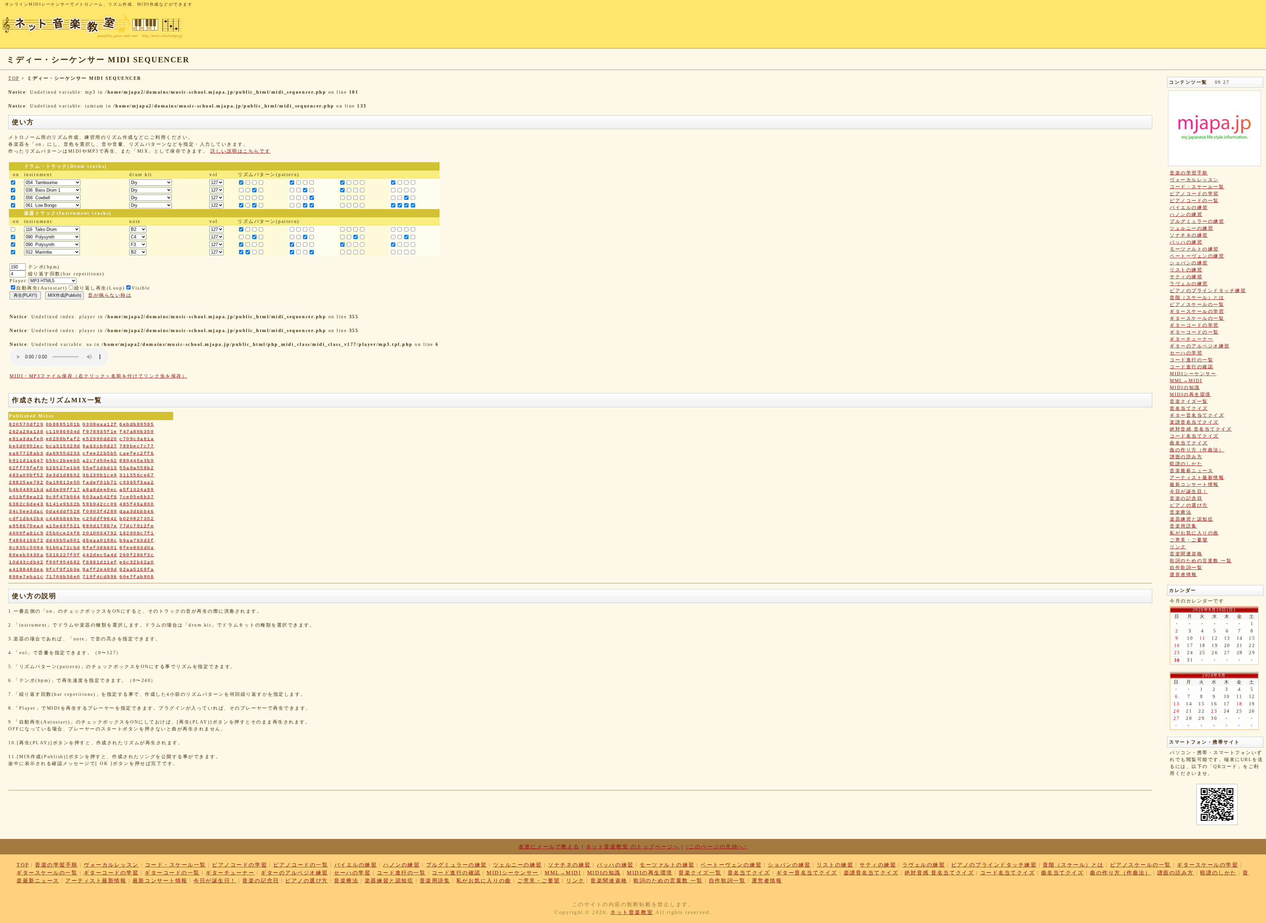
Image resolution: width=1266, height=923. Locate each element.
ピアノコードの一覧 (1194, 200)
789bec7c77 (136, 446)
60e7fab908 (136, 576)
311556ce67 (136, 475)
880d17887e (99, 526)
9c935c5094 (26, 547)
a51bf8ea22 (26, 497)
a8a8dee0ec (99, 489)
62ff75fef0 (26, 468)
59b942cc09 (99, 504)
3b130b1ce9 (99, 475)
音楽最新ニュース (1191, 470)
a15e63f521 (63, 526)
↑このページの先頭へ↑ (716, 846)
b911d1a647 (26, 460)
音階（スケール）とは (1197, 297)
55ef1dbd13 (99, 468)
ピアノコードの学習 (1194, 193)
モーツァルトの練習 (1194, 249)
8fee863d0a (136, 547)
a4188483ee (26, 569)
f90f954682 (63, 562)
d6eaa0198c (99, 540)
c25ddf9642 (99, 518)
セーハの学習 (1186, 353)
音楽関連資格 (1186, 553)
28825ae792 (26, 482)
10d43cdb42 (26, 562)
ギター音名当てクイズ (1197, 415)
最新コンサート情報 (1194, 484)
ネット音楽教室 (631, 912)
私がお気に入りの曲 (1194, 533)
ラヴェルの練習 (1189, 283)
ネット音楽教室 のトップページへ (632, 846)
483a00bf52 (26, 475)
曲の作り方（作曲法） (1197, 449)
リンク (1178, 546)
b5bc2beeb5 (63, 460)
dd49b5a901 (63, 540)
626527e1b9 (63, 468)
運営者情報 (1183, 574)
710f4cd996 (99, 576)
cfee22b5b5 (99, 453)
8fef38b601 (99, 547)
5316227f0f (63, 555)
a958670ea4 (26, 526)
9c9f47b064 (63, 497)
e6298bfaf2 (63, 439)
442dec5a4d (99, 555)
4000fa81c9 (26, 533)
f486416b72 (26, 540)
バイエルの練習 (1189, 207)
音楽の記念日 (1186, 498)
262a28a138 (26, 431)
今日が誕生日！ (1189, 491)
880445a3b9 (136, 460)
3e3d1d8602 (63, 475)
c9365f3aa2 (136, 482)
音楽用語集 (1183, 526)
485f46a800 (136, 504)
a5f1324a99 (136, 489)
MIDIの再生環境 (1190, 394)
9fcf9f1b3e (63, 569)
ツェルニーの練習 (1191, 228)
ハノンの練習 (1186, 214)
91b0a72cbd (63, 547)
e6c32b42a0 (136, 562)
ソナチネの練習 (1189, 235)
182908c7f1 (136, 533)
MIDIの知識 (1185, 387)
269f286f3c (136, 555)
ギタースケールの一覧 (1197, 318)
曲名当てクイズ (1189, 443)
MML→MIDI (1186, 380)
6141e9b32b (63, 504)
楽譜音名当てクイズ (1194, 422)
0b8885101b (63, 424)
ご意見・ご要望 (1189, 540)
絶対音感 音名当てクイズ (1201, 429)
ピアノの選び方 (1189, 505)
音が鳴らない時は (110, 295)
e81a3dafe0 (26, 439)
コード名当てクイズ (1194, 436)
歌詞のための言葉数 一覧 (1201, 560)
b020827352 (136, 518)
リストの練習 (1186, 269)
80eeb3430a (26, 555)
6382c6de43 (26, 504)
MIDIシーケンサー (1193, 373)
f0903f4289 (99, 511)
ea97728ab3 (26, 453)
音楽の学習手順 (1189, 172)
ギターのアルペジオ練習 (1200, 346)
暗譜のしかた (1186, 463)
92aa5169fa (136, 569)
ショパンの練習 (1189, 263)
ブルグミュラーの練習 (1197, 221)
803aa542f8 (99, 497)
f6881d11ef (99, 562)
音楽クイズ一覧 (1189, 401)
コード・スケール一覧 (1197, 186)
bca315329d (63, 446)
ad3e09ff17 (63, 489)
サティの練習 (1186, 276)
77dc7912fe (136, 526)
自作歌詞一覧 (1186, 567)
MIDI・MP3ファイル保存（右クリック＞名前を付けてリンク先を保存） (98, 376)
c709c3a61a (136, 439)
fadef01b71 (99, 482)
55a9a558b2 (136, 468)
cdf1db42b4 (26, 518)
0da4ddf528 (63, 511)
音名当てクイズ (1189, 408)
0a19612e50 (63, 482)
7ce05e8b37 (136, 497)
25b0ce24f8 (63, 533)
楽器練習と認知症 (1191, 519)
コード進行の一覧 (1191, 359)
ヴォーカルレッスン (1194, 179)
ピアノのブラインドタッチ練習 (1208, 290)
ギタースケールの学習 (1197, 311)
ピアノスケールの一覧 (1197, 304)
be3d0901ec (26, 446)
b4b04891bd (26, 489)
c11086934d (63, 431)
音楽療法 (1180, 512)
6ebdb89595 (136, 424)
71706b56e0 (63, 576)
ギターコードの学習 (1194, 325)
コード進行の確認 (1191, 366)
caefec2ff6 (136, 453)
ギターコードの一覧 (1194, 332)
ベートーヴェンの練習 (1197, 256)
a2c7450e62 (99, 460)
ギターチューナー (1191, 339)
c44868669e (63, 518)
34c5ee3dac (26, 511)
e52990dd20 (99, 439)
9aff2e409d (99, 569)
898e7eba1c (26, 576)
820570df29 (26, 424)
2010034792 (99, 533)
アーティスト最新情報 (1197, 477)
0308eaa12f (99, 424)
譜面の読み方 (1186, 456)
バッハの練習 (1186, 242)
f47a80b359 (136, 431)
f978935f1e (99, 431)
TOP (13, 78)
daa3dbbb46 (136, 511)
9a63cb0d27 (99, 446)
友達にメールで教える (549, 846)
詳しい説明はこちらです (240, 151)
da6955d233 (63, 453)
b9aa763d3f (136, 540)
